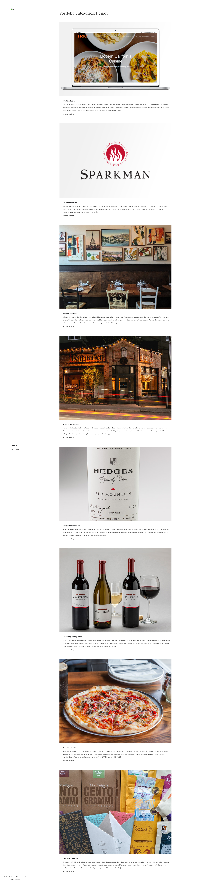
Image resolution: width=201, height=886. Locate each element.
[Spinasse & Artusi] (115, 267)
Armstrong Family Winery (73, 636)
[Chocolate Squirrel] (115, 812)
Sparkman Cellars (70, 202)
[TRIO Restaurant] (115, 59)
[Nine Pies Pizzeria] (115, 701)
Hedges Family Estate (71, 526)
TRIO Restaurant (69, 101)
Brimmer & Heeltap (71, 424)
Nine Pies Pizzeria (70, 747)
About (15, 445)
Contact (15, 449)
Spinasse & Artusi (70, 313)
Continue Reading (68, 114)
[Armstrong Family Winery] (115, 590)
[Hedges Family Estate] (115, 484)
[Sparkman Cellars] (115, 160)
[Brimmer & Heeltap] (115, 378)
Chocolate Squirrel (70, 858)
